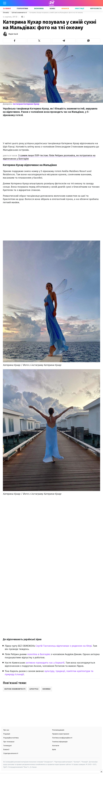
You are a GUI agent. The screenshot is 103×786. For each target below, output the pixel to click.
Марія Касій (13, 34)
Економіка (39, 8)
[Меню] (4, 3)
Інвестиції (79, 8)
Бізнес (52, 8)
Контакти (55, 745)
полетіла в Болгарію (38, 654)
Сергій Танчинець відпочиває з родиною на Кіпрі (64, 645)
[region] (51, 780)
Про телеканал (8, 742)
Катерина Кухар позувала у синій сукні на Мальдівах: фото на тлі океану (56, 12)
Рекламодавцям (58, 730)
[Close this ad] (101, 771)
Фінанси (65, 8)
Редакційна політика (11, 738)
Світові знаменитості (19, 12)
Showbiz (6, 12)
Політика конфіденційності (62, 738)
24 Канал (7, 8)
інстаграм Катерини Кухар (26, 104)
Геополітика (22, 8)
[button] (14, 40)
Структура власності (10, 753)
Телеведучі (7, 745)
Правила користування (60, 734)
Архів (54, 749)
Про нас (6, 730)
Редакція (6, 734)
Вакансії (6, 749)
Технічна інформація (59, 742)
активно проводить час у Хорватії (45, 662)
